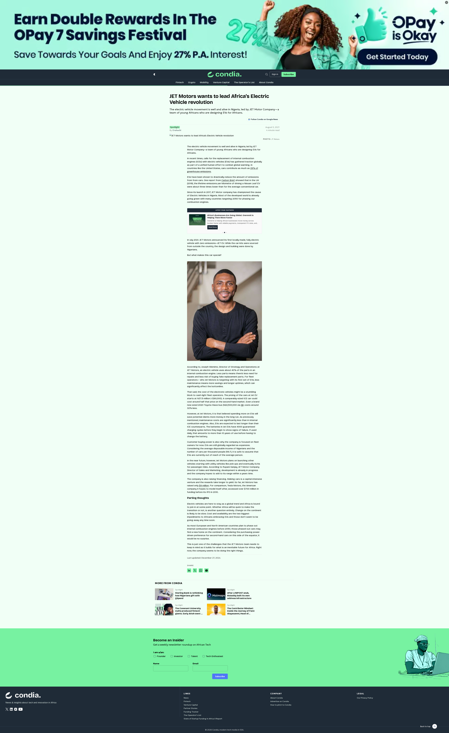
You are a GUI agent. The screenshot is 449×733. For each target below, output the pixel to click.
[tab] (222, 232)
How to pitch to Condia (280, 705)
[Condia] (224, 74)
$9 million (204, 485)
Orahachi (176, 130)
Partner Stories (190, 708)
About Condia (266, 82)
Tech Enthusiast (214, 656)
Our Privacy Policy (365, 698)
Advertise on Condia (279, 701)
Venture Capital (221, 82)
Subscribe (288, 74)
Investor (178, 656)
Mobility (204, 82)
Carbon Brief (228, 180)
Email (195, 663)
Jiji (242, 405)
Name (156, 663)
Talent (194, 656)
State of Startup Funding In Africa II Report (203, 718)
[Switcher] (154, 74)
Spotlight (174, 127)
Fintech (180, 82)
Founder (161, 656)
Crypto (191, 82)
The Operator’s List (244, 82)
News (186, 698)
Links (187, 693)
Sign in (275, 74)
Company (276, 693)
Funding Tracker (191, 712)
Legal (360, 693)
